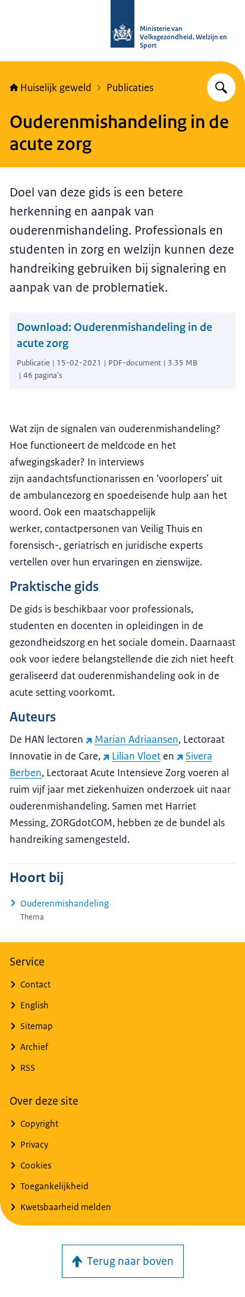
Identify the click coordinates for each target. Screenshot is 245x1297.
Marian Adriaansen (136, 739)
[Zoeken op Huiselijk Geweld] (221, 87)
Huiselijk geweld (56, 87)
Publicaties (129, 87)
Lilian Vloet (136, 755)
